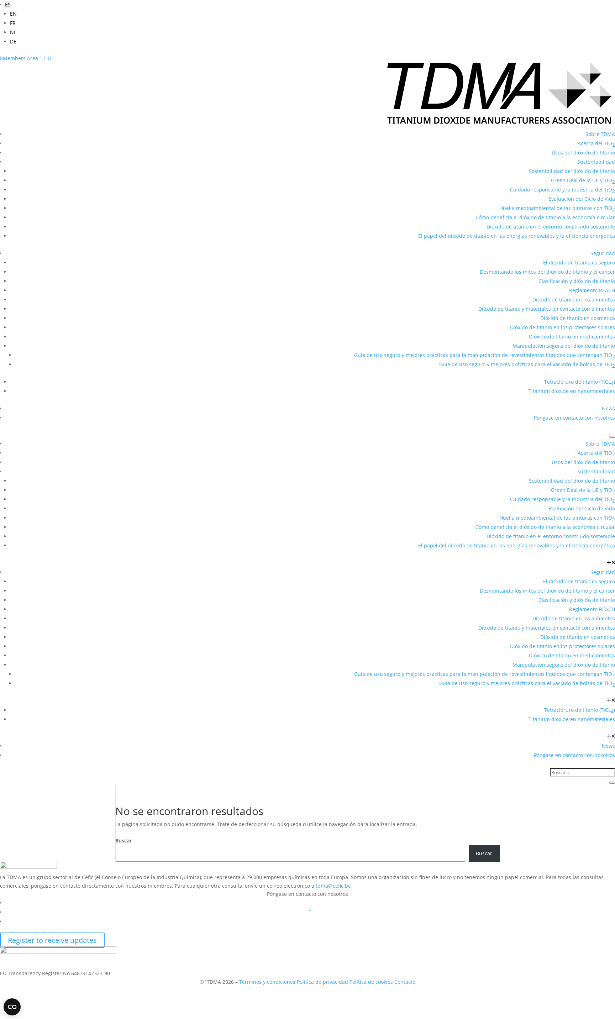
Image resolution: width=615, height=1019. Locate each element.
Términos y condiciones (267, 981)
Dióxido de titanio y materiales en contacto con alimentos (546, 308)
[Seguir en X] (310, 912)
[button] (8, 4)
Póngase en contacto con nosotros (574, 417)
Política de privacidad (322, 981)
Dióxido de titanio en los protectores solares (562, 327)
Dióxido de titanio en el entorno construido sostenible (551, 226)
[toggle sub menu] (611, 563)
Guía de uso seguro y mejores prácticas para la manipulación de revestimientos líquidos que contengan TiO (484, 356)
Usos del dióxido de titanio (583, 152)
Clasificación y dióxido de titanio (576, 281)
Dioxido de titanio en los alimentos (573, 299)
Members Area (20, 58)
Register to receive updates (52, 940)
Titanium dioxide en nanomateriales (572, 391)
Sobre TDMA (600, 134)
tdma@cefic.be (333, 885)
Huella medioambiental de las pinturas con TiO (557, 209)
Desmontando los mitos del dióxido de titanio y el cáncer (547, 271)
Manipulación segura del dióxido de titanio (563, 345)
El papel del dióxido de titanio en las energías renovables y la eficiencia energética (516, 235)
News (608, 408)
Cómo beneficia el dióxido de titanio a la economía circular (545, 217)
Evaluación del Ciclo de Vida (581, 198)
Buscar (123, 840)
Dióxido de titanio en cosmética (577, 318)
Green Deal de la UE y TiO (583, 181)
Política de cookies (371, 981)
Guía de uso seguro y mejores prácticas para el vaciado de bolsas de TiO (527, 365)
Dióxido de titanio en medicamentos (572, 336)
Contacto (404, 981)
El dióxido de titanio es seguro (579, 262)
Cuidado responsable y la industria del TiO (562, 190)
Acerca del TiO (596, 144)
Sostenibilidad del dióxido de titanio (572, 171)
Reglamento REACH (592, 290)
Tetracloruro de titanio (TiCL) (579, 382)
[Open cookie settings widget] (12, 1006)
